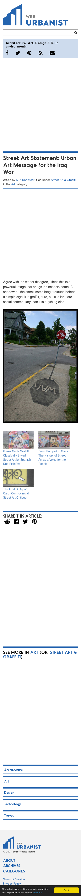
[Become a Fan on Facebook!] (7, 52)
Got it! (66, 890)
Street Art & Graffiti (63, 180)
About (9, 860)
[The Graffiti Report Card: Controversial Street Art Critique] (18, 478)
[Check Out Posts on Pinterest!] (29, 52)
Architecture (16, 43)
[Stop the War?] (40, 366)
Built (54, 43)
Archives (11, 865)
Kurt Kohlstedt (25, 180)
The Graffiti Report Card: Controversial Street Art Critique (16, 493)
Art (30, 43)
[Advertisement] (40, 104)
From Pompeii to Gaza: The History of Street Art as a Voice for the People (53, 457)
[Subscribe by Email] (52, 52)
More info (37, 892)
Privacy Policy (12, 883)
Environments (16, 46)
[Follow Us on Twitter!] (17, 52)
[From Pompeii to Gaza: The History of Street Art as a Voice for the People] (54, 440)
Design (40, 43)
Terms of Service (14, 879)
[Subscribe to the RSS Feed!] (41, 52)
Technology (12, 804)
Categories (14, 871)
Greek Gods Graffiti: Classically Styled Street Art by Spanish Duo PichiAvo (17, 457)
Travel (9, 815)
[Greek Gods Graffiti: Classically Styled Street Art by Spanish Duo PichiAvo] (18, 440)
